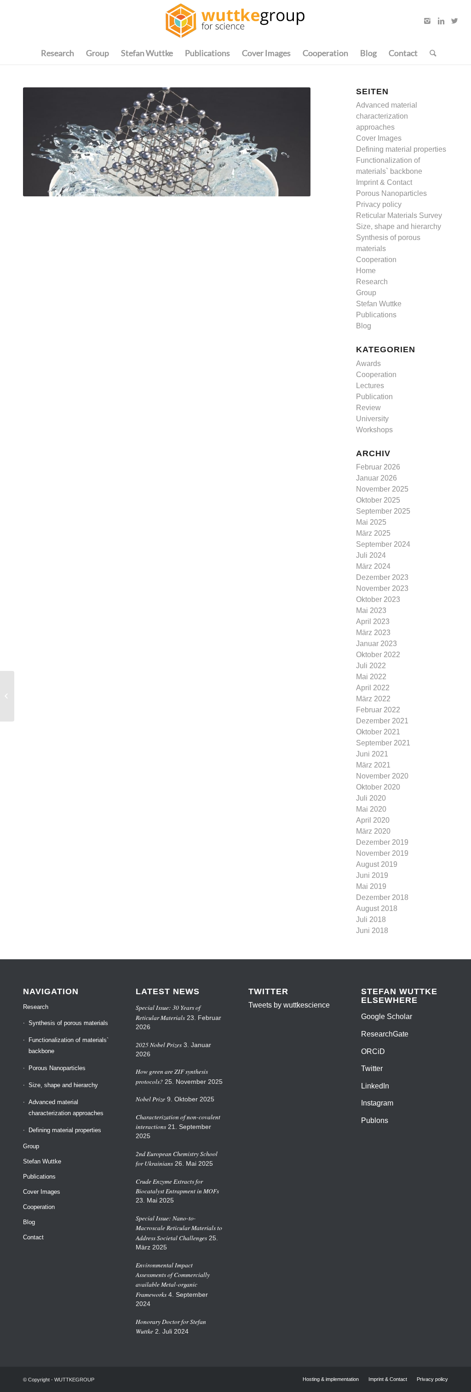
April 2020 (373, 820)
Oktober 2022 (378, 655)
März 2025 (373, 533)
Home (366, 271)
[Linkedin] (441, 21)
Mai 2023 (371, 610)
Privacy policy (379, 204)
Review (368, 408)
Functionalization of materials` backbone (69, 1045)
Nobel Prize (150, 1098)
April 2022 (373, 688)
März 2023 (373, 632)
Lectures (370, 386)
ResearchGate (384, 1034)
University (372, 419)
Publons (374, 1120)
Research (372, 282)
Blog (363, 326)
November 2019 (382, 853)
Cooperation (376, 260)
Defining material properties (401, 149)
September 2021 (383, 743)
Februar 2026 (378, 467)
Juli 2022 (371, 666)
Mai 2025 (371, 522)
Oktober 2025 (378, 500)
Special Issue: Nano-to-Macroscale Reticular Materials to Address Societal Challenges (179, 1228)
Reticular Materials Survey (399, 215)
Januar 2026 (376, 478)
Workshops (374, 430)
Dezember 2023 (382, 577)
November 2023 (382, 588)
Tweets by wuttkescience (289, 1005)
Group (366, 293)
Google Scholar (386, 1016)
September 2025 (383, 511)
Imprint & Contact (384, 182)
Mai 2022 (371, 677)
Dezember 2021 (382, 721)
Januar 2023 (376, 643)
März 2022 (373, 699)
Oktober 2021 (378, 732)
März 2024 (373, 566)
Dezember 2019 (382, 842)
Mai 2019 (371, 886)
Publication (374, 397)
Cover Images (379, 138)
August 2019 (376, 864)
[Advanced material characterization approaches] (7, 696)
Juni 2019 (372, 875)
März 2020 (373, 831)
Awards (368, 363)
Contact (33, 1237)
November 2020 (382, 776)
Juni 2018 (372, 930)
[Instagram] (427, 21)
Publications (376, 315)
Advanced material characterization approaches (386, 116)
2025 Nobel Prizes (159, 1044)
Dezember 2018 (382, 897)
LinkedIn (375, 1086)
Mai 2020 (371, 809)
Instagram (377, 1103)
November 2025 (382, 489)
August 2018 (376, 908)
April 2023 (373, 621)
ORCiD (373, 1051)
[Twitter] (455, 21)
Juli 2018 (371, 919)
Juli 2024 (371, 555)
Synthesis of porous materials (68, 1023)
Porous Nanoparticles (391, 193)
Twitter (372, 1068)
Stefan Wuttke (379, 304)
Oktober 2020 (378, 787)
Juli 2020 (371, 798)
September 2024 (383, 544)
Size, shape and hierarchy (398, 226)
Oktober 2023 (378, 599)
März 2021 (373, 765)
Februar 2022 (378, 710)
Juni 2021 (372, 754)
